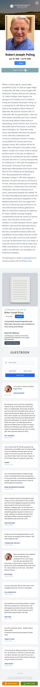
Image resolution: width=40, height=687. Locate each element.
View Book (9, 316)
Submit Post (20, 375)
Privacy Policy (14, 678)
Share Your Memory (12, 343)
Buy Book (19, 316)
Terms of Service (25, 678)
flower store (27, 261)
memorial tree (28, 258)
